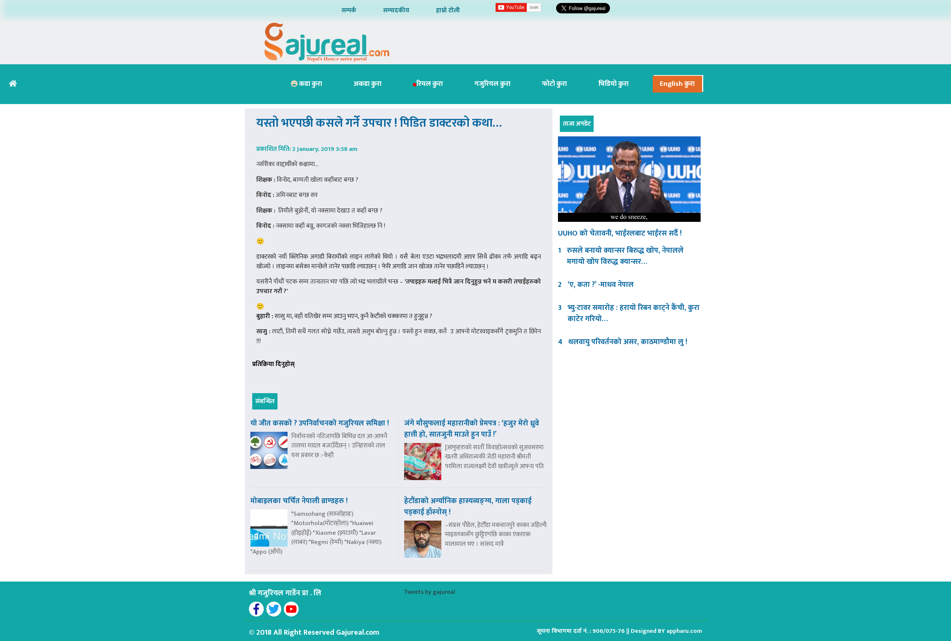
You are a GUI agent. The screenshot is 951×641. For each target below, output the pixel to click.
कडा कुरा (310, 84)
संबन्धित (265, 401)
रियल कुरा (429, 84)
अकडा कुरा (368, 84)
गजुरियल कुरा (492, 84)
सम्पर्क (348, 10)
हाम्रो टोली (448, 10)
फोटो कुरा (554, 84)
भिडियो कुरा (613, 84)
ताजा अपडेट (577, 124)
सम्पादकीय (396, 10)
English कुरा (677, 84)
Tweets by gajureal (429, 592)
